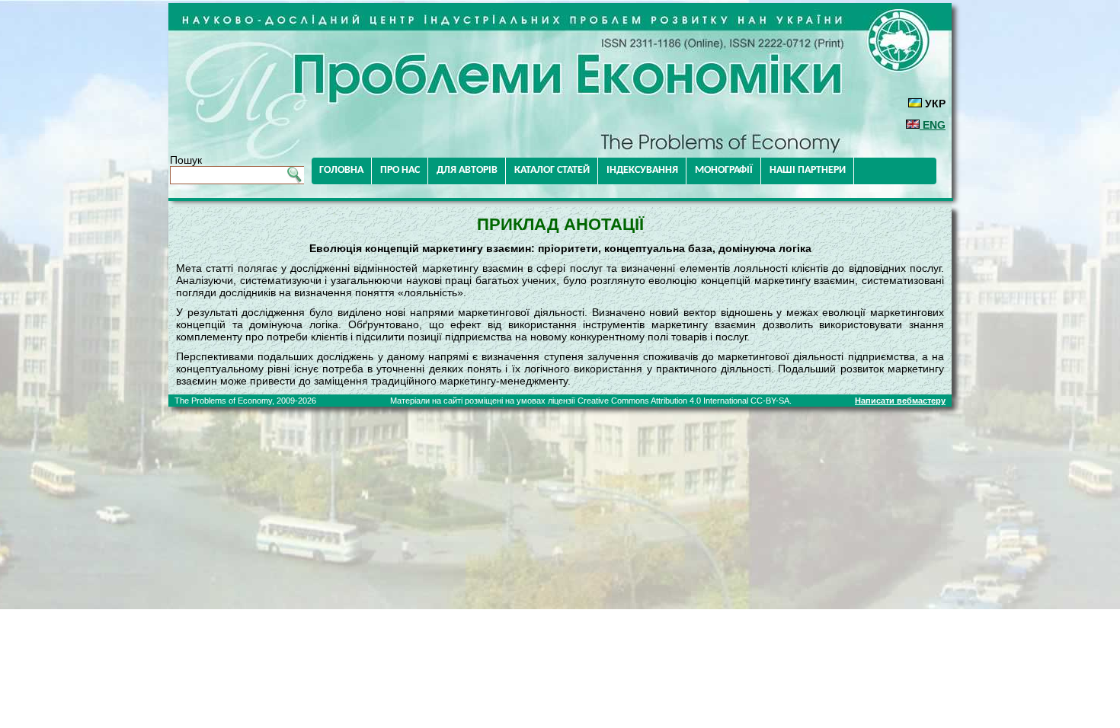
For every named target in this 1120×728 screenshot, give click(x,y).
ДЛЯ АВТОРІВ (467, 170)
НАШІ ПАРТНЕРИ (808, 170)
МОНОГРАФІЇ (724, 170)
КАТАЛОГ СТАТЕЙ (552, 170)
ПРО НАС (400, 170)
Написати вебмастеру (900, 400)
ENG (933, 125)
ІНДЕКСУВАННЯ (642, 170)
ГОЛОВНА (341, 170)
